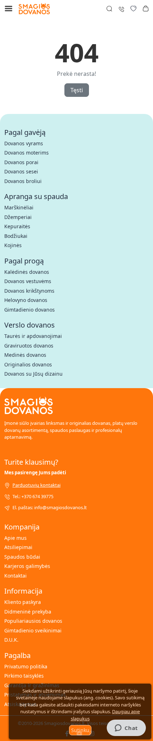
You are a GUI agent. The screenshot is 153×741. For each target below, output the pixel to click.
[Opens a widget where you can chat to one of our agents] (126, 728)
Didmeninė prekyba (27, 611)
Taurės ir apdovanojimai (33, 336)
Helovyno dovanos (25, 300)
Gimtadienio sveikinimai (33, 630)
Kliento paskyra (22, 602)
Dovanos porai (21, 162)
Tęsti (76, 90)
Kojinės (13, 245)
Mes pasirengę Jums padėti (35, 472)
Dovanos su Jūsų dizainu (33, 373)
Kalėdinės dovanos (26, 271)
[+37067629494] (121, 8)
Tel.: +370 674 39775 (32, 496)
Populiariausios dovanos (33, 620)
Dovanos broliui (23, 181)
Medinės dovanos (25, 354)
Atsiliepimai (18, 547)
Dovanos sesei (21, 171)
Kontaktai (15, 575)
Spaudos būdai (22, 556)
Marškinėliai (18, 207)
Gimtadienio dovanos (29, 309)
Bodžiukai (15, 236)
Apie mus (15, 537)
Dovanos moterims (26, 152)
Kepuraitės (17, 226)
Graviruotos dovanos (28, 345)
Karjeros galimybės (27, 566)
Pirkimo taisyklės (24, 675)
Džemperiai (18, 217)
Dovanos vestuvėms (27, 281)
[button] (145, 8)
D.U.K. (11, 639)
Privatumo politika (25, 666)
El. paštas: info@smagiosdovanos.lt (49, 507)
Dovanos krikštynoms (29, 290)
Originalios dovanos (28, 364)
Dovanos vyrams (23, 143)
